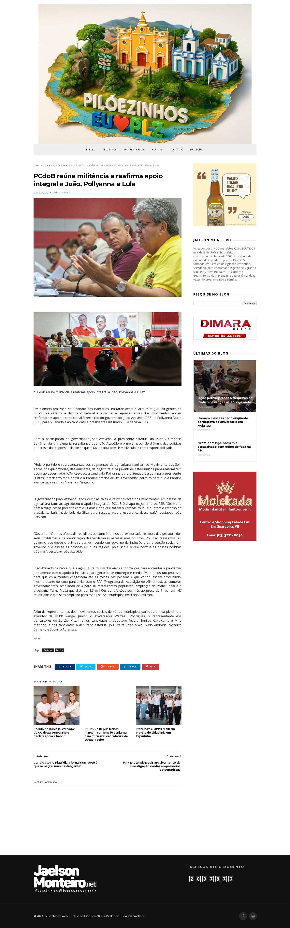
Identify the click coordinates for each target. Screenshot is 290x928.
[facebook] (243, 916)
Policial (197, 149)
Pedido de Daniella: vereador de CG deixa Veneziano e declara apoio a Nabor (54, 732)
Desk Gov (112, 916)
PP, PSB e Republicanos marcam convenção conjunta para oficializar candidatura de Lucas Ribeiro (106, 734)
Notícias (110, 149)
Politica (62, 165)
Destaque (48, 165)
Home (37, 165)
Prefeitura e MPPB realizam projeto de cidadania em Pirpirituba (155, 732)
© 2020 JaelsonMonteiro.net (52, 916)
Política (176, 149)
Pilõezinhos (134, 149)
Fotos (157, 149)
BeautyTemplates (133, 916)
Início (90, 149)
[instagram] (253, 916)
